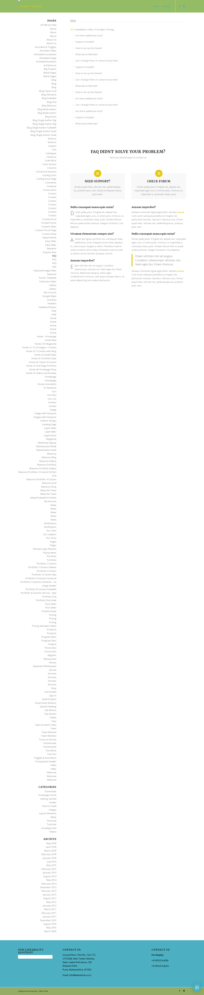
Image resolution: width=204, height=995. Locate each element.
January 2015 (49, 872)
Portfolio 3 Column (46, 570)
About (53, 28)
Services (52, 673)
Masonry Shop (48, 486)
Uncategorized (48, 828)
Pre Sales (100, 29)
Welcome (51, 772)
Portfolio (51, 556)
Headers (52, 303)
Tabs (53, 721)
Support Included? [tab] (84, 41)
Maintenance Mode (46, 446)
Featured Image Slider (45, 270)
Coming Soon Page (46, 178)
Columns (51, 167)
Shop (53, 688)
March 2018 (50, 850)
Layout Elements (47, 813)
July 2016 (51, 861)
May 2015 (51, 865)
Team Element (48, 732)
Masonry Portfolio (46, 464)
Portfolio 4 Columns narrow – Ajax (38, 592)
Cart (54, 149)
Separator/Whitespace (44, 666)
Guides (52, 802)
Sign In (52, 695)
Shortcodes (50, 691)
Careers (52, 145)
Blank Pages (49, 72)
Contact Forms (48, 222)
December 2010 (48, 920)
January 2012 (49, 905)
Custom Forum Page (45, 230)
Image (53, 409)
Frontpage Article (47, 795)
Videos (52, 831)
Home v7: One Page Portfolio (41, 365)
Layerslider (50, 431)
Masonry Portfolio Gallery (42, 468)
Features (51, 274)
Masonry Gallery (47, 461)
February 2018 (48, 854)
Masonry (51, 453)
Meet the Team (48, 490)
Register (52, 655)
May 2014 (51, 879)
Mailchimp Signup (47, 442)
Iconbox (52, 402)
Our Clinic (51, 530)
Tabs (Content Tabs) (45, 724)
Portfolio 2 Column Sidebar (42, 567)
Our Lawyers (49, 534)
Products (51, 629)
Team (53, 728)
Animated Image (47, 58)
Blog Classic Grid (47, 91)
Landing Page (49, 424)
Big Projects (50, 68)
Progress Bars (48, 636)
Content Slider (48, 226)
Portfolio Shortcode (46, 600)
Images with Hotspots (44, 417)
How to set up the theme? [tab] (88, 48)
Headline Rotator (47, 307)
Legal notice (50, 435)
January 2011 (49, 916)
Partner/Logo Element (44, 548)
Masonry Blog (49, 457)
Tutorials (51, 824)
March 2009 (50, 931)
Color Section (49, 164)
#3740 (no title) (48, 25)
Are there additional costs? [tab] (89, 35)
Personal (51, 820)
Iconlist (52, 406)
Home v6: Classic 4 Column (42, 362)
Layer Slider (50, 428)
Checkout (51, 156)
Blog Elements (48, 94)
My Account (50, 501)
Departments (49, 237)
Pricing (110, 29)
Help (53, 310)
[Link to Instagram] (184, 6)
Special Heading (48, 706)
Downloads (50, 791)
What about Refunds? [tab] (86, 54)
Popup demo (49, 552)
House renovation (46, 384)
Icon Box (51, 395)
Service (52, 669)
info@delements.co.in (80, 975)
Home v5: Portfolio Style (43, 358)
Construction (49, 189)
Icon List (52, 398)
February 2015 (48, 869)
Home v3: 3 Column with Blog (41, 351)
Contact (52, 193)
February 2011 (48, 913)
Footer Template (47, 277)
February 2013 (48, 890)
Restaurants (50, 658)
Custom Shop (49, 233)
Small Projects (49, 699)
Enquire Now (49, 252)
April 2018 (51, 846)
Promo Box (50, 647)
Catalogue (51, 153)
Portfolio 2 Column (46, 563)
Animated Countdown (45, 54)
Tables (52, 717)
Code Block (50, 160)
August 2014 (49, 876)
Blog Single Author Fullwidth (41, 127)
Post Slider (50, 604)
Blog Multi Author (47, 109)
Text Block (50, 750)
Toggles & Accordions (45, 757)
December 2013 (48, 887)
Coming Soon (49, 175)
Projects (52, 644)
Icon (54, 391)
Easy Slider (50, 241)
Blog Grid (51, 102)
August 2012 (49, 898)
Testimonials (49, 743)
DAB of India (43, 991)
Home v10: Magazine (45, 343)
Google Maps (49, 296)
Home (53, 318)
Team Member (48, 735)
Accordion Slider (48, 50)
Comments (50, 182)
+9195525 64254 (160, 966)
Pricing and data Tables (44, 625)
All (71, 29)
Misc (91, 29)
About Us (51, 39)
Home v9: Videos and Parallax (41, 373)
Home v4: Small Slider (45, 354)
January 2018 (49, 858)
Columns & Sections (46, 171)
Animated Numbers (46, 61)
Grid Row (51, 299)
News (53, 505)
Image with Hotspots (45, 413)
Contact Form (49, 219)
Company (51, 186)
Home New (50, 340)
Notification (50, 523)
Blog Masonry (49, 105)
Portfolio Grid (49, 596)
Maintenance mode (46, 450)
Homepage (50, 376)
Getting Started (48, 798)
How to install (49, 806)
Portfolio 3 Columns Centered (40, 578)
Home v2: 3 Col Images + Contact (39, 347)
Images (52, 809)
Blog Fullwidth (49, 98)
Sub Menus (50, 710)
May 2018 (51, 843)
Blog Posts (50, 116)
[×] (197, 987)
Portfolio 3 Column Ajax (44, 574)
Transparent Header (45, 761)
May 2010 (51, 927)
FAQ (54, 255)
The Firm (51, 754)
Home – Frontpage (46, 336)
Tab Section (50, 713)
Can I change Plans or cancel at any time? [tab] (96, 60)
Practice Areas (49, 611)
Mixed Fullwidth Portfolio (43, 497)
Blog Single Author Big (44, 120)
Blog (53, 79)
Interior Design (48, 420)
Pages (53, 541)
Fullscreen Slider (47, 281)
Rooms (52, 662)
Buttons (52, 138)
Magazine (51, 439)
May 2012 (51, 902)
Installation (81, 29)
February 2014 (48, 883)
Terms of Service (47, 739)
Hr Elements (50, 387)
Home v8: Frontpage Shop (42, 369)
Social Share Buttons (45, 702)
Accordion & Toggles (45, 47)
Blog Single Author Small (43, 131)
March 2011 (50, 909)
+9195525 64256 (160, 960)
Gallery (52, 285)
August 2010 (49, 923)
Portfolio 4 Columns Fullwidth (41, 589)
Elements (51, 248)
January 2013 (49, 894)
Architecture (50, 65)
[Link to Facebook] (180, 6)
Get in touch (50, 292)
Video (53, 765)
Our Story (51, 537)
